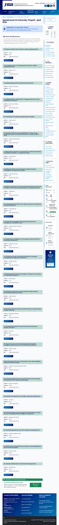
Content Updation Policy (49, 135)
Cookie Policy (48, 169)
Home (5, 11)
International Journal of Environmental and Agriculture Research (46, 502)
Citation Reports (49, 152)
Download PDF (9, 60)
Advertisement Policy (50, 117)
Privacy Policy (48, 165)
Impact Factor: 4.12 (50, 19)
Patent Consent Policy (26, 504)
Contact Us (53, 12)
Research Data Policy (50, 107)
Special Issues (10, 17)
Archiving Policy (49, 115)
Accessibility (48, 175)
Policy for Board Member (49, 119)
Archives (31, 11)
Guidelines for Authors (11, 12)
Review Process (49, 75)
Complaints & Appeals (48, 177)
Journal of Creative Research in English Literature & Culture (46, 511)
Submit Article (36, 12)
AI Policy (47, 129)
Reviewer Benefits (49, 71)
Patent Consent (49, 180)
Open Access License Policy (27, 501)
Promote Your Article (50, 56)
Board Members (22, 12)
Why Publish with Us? (50, 54)
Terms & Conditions (50, 167)
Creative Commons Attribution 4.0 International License (14, 522)
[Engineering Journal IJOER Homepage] (8, 4)
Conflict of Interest (49, 96)
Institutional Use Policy (49, 126)
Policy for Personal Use (49, 123)
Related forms (44, 12)
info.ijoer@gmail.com (9, 509)
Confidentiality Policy (50, 131)
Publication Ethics (49, 89)
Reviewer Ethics (49, 69)
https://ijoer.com (8, 512)
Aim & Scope (48, 146)
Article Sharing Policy (50, 109)
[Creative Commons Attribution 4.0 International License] (4, 517)
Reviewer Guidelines (50, 67)
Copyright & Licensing (48, 172)
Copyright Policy (49, 93)
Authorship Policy (49, 98)
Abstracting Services (50, 150)
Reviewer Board (49, 73)
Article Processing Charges (49, 49)
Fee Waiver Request (50, 52)
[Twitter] (48, 6)
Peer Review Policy (49, 77)
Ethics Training (48, 113)
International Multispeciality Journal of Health (45, 507)
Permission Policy (49, 133)
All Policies (47, 87)
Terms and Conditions (26, 513)
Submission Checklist (48, 46)
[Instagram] (54, 6)
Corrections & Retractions (48, 101)
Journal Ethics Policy (50, 111)
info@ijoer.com (7, 505)
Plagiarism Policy (49, 91)
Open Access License (50, 95)
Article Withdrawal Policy (49, 104)
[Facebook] (45, 6)
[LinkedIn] (51, 6)
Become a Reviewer (50, 65)
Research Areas (49, 156)
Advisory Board (48, 148)
